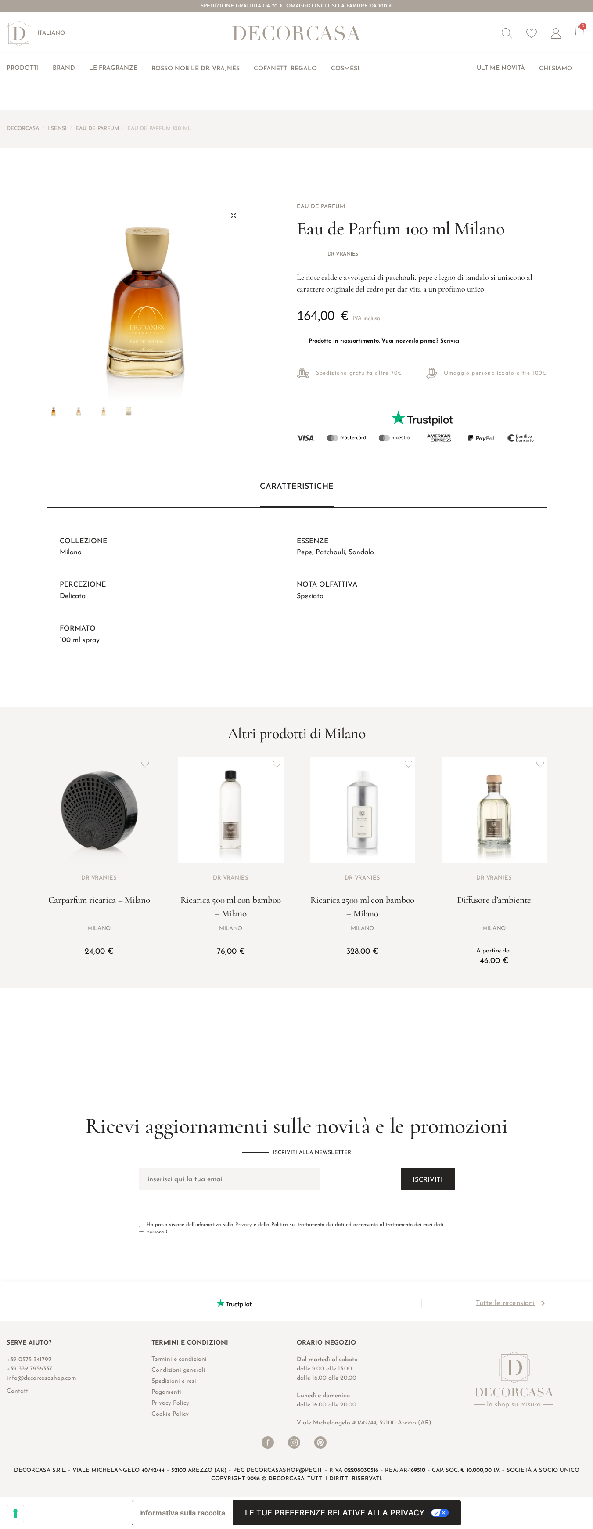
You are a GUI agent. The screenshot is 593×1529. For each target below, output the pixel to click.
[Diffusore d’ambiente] (494, 810)
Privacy (243, 1224)
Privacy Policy (170, 1403)
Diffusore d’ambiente (494, 899)
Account (563, 33)
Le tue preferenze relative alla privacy (334, 1512)
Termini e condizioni (179, 1359)
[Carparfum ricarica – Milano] (99, 810)
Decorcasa (23, 128)
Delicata (73, 596)
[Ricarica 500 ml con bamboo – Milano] (231, 810)
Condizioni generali (178, 1370)
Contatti (18, 1391)
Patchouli (330, 552)
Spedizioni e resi (173, 1381)
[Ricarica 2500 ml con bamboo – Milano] (362, 810)
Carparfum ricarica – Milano (99, 899)
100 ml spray (80, 640)
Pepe (304, 552)
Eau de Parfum (97, 128)
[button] (507, 33)
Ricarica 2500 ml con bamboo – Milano (362, 906)
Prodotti (23, 68)
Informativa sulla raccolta (182, 1512)
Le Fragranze (113, 68)
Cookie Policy (170, 1414)
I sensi (57, 128)
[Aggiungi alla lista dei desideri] (145, 764)
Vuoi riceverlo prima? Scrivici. (420, 341)
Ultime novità (501, 68)
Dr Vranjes (342, 254)
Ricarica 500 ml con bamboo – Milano (230, 906)
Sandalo (361, 552)
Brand (64, 68)
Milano (71, 552)
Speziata (310, 596)
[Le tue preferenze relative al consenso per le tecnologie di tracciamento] (15, 1513)
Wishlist (531, 33)
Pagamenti (166, 1392)
